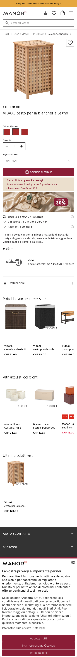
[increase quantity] (21, 146)
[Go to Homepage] (15, 13)
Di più (6, 248)
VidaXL (32, 260)
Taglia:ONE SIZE (10, 155)
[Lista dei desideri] (70, 43)
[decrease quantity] (7, 146)
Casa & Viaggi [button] (21, 34)
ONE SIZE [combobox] (11, 161)
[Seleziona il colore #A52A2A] (6, 132)
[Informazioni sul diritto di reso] (72, 227)
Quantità (7, 140)
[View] (38, 202)
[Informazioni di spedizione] (72, 217)
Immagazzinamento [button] (59, 34)
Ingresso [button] (38, 34)
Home (6, 34)
